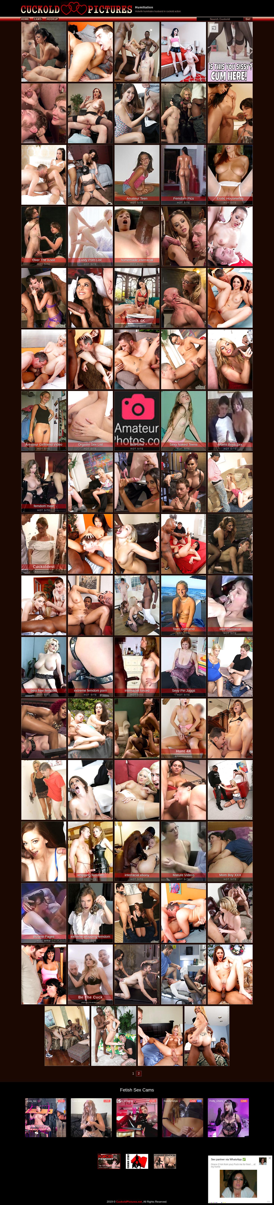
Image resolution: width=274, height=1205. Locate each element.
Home (25, 19)
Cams (38, 19)
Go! (248, 19)
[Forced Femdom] (109, 1161)
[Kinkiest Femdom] (165, 1161)
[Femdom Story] (137, 1161)
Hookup (52, 19)
